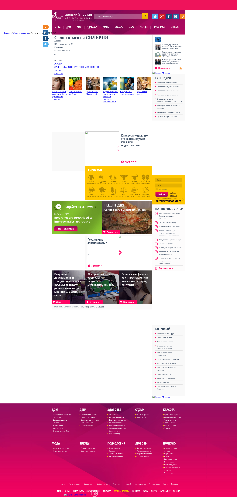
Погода (176, 491)
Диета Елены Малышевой (92, 92)
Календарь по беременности (168, 112)
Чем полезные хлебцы (75, 92)
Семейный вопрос (116, 453)
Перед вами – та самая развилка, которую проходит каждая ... (171, 54)
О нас (67, 491)
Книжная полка (170, 459)
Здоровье (92, 27)
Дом (68, 27)
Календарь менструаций (167, 82)
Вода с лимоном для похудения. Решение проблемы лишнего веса (110, 96)
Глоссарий (127, 484)
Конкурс (174, 484)
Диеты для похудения (117, 420)
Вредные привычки (116, 417)
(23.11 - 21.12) (145, 195)
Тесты (165, 484)
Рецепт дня (114, 205)
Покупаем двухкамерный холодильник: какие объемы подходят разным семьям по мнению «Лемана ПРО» (67, 284)
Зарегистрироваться (168, 201)
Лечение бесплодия (89, 414)
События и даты (103, 484)
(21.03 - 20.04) (124, 182)
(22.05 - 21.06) (145, 182)
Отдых (106, 27)
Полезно (189, 27)
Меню (57, 27)
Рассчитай (57, 417)
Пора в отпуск (142, 417)
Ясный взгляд (114, 433)
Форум (154, 491)
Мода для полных (60, 451)
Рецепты (56, 423)
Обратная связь (93, 491)
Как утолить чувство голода (127, 92)
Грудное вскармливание (167, 116)
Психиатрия (114, 451)
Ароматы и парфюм (172, 414)
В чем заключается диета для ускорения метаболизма (169, 261)
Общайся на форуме (79, 207)
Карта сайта (78, 491)
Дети (79, 27)
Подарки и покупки (172, 467)
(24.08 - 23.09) (113, 195)
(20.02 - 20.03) (113, 182)
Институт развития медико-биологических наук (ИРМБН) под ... (172, 46)
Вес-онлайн (113, 414)
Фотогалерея (154, 484)
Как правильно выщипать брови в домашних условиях (59, 95)
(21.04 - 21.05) (134, 182)
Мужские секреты (143, 451)
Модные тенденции (61, 448)
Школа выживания (116, 456)
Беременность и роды (90, 420)
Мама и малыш (87, 423)
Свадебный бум (142, 456)
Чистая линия (170, 425)
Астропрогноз (140, 484)
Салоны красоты (121, 491)
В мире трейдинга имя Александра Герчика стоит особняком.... (171, 61)
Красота (119, 27)
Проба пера (169, 462)
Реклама (107, 491)
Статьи (145, 491)
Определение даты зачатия (168, 86)
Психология (159, 27)
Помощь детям (87, 425)
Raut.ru (109, 499)
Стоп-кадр (168, 456)
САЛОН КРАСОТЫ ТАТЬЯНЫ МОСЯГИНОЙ (76, 67)
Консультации (75, 484)
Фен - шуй (168, 470)
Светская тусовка (88, 451)
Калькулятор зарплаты (166, 378)
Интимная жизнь (143, 448)
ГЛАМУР (58, 73)
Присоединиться (65, 228)
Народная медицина (117, 428)
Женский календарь (117, 425)
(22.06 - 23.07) (91, 195)
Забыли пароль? (173, 194)
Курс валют (165, 491)
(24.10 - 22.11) (135, 195)
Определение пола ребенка (168, 91)
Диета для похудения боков (170, 248)
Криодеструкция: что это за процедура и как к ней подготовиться (134, 140)
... (162, 37)
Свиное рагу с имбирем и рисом (125, 209)
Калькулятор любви (165, 342)
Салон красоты (170, 420)
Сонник (116, 484)
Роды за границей (88, 417)
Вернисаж (168, 453)
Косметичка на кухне (172, 417)
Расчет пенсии (163, 382)
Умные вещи (58, 425)
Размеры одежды (164, 374)
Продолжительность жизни (168, 359)
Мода (131, 27)
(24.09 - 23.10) (124, 195)
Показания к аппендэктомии (97, 241)
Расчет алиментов (164, 337)
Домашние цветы (60, 420)
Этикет (167, 428)
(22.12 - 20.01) (91, 182)
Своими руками (170, 464)
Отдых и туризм (142, 414)
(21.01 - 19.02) (102, 182)
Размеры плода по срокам (167, 95)
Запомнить (162, 189)
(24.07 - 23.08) (102, 195)
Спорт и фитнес (115, 431)
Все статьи (165, 268)
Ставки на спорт (170, 448)
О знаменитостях (88, 448)
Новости (163, 68)
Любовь (175, 27)
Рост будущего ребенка (166, 363)
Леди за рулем (114, 448)
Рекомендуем (169, 473)
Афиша (167, 451)
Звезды (144, 27)
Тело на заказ (169, 423)
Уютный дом (58, 428)
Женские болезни (116, 423)
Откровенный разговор (145, 453)
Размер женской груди (166, 333)
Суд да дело (88, 484)
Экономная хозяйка (61, 431)
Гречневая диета (142, 92)
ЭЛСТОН (58, 64)
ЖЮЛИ (57, 70)
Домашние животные (62, 414)
